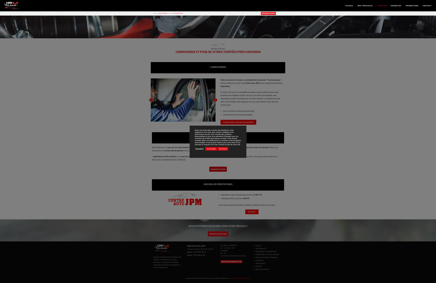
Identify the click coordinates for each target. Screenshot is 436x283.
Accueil (349, 6)
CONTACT (427, 6)
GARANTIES (396, 6)
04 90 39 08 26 (163, 13)
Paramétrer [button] (199, 149)
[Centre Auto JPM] (10, 5)
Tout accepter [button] (211, 149)
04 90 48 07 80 (178, 13)
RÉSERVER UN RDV (268, 13)
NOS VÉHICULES (365, 6)
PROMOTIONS (412, 6)
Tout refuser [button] (223, 149)
